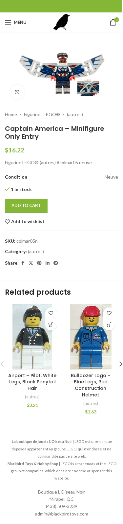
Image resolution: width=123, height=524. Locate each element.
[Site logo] (61, 22)
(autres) (75, 114)
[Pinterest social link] (39, 263)
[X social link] (31, 263)
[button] (51, 324)
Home (11, 114)
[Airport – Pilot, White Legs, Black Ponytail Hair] (32, 337)
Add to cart (26, 205)
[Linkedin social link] (47, 263)
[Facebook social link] (23, 263)
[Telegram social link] (55, 263)
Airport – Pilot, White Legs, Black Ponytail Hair (32, 382)
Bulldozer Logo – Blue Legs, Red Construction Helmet (91, 385)
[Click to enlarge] (17, 92)
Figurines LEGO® (42, 114)
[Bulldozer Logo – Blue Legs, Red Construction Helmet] (90, 337)
